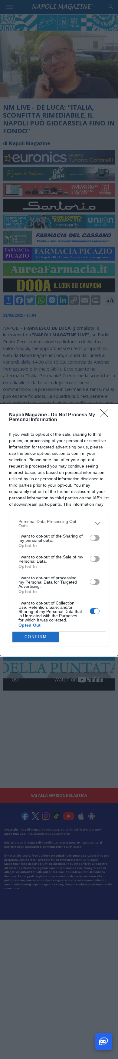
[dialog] (59, 529)
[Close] (106, 415)
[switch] (95, 538)
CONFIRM (36, 636)
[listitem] (59, 523)
